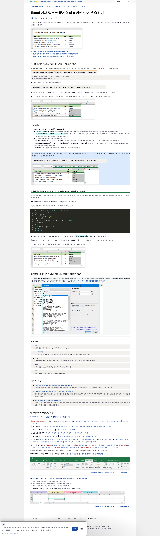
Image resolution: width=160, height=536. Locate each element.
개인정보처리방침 (75, 518)
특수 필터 (67, 442)
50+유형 (76, 445)
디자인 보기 (53, 439)
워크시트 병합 (119, 439)
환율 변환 (74, 447)
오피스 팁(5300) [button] (74, 6)
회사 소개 (93, 518)
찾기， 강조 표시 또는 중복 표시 (48, 426)
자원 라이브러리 (91, 439)
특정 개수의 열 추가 (45, 436)
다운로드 (57, 6)
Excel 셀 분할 (103, 447)
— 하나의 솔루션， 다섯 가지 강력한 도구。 (56, 1)
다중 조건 (45, 430)
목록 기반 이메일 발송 (48, 442)
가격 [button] (64, 6)
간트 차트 (83, 445)
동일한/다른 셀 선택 (90, 436)
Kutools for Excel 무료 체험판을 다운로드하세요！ (89, 281)
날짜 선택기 (108, 439)
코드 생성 (87, 421)
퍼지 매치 (72, 430)
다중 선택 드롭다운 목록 (80, 433)
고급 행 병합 (95, 447)
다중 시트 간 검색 (62, 430)
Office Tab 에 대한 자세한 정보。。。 (106, 506)
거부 (81, 529)
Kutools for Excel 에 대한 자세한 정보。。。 (104, 472)
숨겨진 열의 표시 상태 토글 (68, 436)
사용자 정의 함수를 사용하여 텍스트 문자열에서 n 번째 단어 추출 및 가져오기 (55, 54)
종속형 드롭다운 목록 (64, 433)
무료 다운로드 (124, 472)
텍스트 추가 (56, 445)
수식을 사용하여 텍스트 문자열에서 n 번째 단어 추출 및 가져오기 (51, 51)
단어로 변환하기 (66, 447)
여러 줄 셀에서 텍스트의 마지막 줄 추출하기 (48, 400)
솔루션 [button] (49, 6)
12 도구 (48, 445)
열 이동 (55, 436)
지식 (47, 518)
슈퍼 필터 (59, 442)
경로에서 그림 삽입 (44, 447)
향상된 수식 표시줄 (64, 439)
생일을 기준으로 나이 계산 (108, 445)
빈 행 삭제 (63, 426)
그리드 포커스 (43, 439)
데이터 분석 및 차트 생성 (113, 421)
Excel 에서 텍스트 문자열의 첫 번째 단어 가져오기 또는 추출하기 (54, 385)
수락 (74, 529)
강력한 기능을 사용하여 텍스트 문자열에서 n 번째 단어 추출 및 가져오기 (53, 56)
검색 (91, 6)
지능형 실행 (77, 421)
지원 (83, 6)
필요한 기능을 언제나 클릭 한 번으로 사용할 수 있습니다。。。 (88, 454)
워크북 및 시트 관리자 (79, 439)
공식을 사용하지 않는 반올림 (102, 426)
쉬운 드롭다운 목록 (50, 433)
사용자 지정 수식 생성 (97, 421)
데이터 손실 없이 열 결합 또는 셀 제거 (80, 426)
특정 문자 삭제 (64, 445)
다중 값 (52, 430)
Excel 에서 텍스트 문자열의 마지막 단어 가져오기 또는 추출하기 (54, 391)
